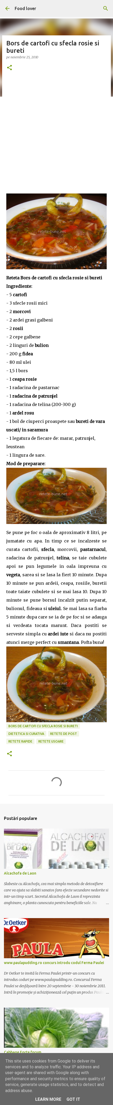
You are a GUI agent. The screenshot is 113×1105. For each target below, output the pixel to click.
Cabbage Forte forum (22, 1052)
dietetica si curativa (26, 733)
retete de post (63, 733)
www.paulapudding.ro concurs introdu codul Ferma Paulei (54, 963)
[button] (9, 68)
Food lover (25, 8)
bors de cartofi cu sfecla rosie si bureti (43, 726)
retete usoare (51, 741)
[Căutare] (105, 8)
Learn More (48, 1099)
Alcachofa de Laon (20, 873)
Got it (73, 1099)
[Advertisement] (56, 136)
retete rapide (20, 741)
